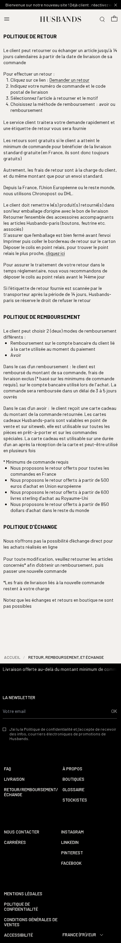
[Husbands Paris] (61, 19)
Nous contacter (21, 831)
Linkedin (70, 842)
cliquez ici (55, 253)
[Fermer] (115, 5)
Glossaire (73, 789)
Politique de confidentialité (21, 907)
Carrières (15, 842)
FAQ (7, 768)
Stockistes (75, 800)
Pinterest (72, 852)
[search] (102, 19)
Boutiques (73, 779)
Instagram (72, 831)
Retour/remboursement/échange (31, 792)
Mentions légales (23, 893)
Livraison (14, 779)
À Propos (72, 768)
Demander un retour (69, 80)
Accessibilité (18, 935)
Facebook (71, 863)
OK (114, 711)
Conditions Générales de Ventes (30, 922)
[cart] (114, 19)
